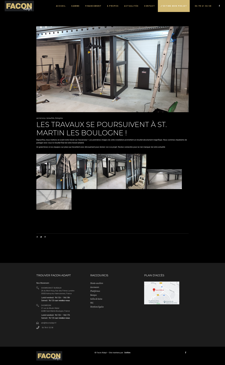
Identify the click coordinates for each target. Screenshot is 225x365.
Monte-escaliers (96, 283)
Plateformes (95, 291)
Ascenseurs (94, 287)
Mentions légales (97, 306)
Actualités (50, 118)
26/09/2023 (40, 118)
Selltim (127, 353)
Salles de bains (96, 298)
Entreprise (59, 118)
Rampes (93, 295)
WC (91, 302)
